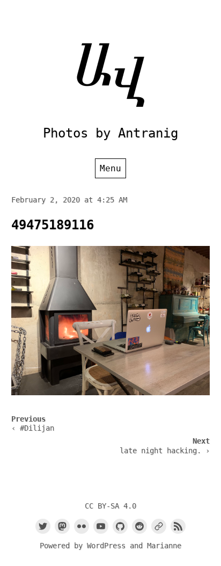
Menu (110, 168)
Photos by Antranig (110, 133)
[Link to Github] (120, 526)
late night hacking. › (165, 450)
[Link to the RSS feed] (178, 526)
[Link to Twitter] (42, 526)
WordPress (106, 545)
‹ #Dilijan (32, 428)
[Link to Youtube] (100, 526)
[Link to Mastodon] (62, 526)
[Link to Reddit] (139, 526)
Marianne (164, 545)
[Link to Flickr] (81, 526)
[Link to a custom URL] (158, 526)
